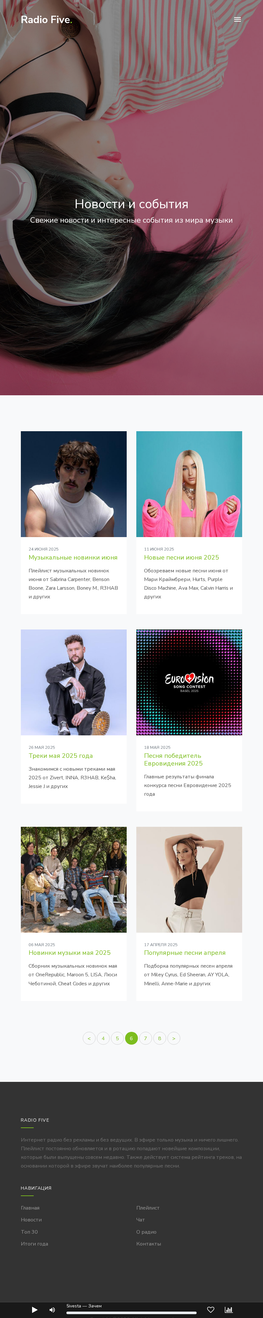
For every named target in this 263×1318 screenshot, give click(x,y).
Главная (30, 1207)
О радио (146, 1232)
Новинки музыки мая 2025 (70, 952)
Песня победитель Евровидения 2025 (173, 759)
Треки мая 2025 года (61, 755)
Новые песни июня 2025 (181, 557)
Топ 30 (29, 1232)
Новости (31, 1219)
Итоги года (34, 1243)
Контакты (148, 1243)
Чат (140, 1219)
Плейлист (148, 1207)
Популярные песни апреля (185, 952)
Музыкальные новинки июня (73, 557)
